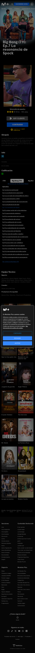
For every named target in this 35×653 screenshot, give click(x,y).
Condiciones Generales (23, 578)
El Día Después (5, 580)
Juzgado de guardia (8, 387)
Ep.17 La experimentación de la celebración (15, 236)
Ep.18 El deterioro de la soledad (11, 239)
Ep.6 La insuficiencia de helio (10, 204)
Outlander (20, 543)
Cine (10, 9)
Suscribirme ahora (22, 4)
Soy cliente (19, 118)
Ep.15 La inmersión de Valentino (11, 231)
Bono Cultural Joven (23, 598)
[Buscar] (12, 4)
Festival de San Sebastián (24, 552)
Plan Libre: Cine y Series (24, 589)
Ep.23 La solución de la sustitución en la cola (15, 254)
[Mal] (10, 112)
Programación (5, 603)
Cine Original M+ (5, 529)
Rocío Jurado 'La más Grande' (25, 548)
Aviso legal (20, 636)
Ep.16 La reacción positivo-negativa (12, 234)
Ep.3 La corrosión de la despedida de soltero (15, 195)
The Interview (22, 415)
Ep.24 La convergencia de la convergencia (14, 257)
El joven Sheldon (6, 415)
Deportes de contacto (7, 594)
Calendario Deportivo (6, 598)
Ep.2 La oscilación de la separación (12, 193)
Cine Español (4, 531)
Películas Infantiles (6, 543)
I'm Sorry (4, 471)
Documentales (5, 555)
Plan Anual (20, 596)
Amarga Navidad (22, 534)
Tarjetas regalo (21, 603)
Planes (19, 591)
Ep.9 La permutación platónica (11, 213)
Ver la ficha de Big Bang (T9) (10, 261)
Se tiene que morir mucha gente (24, 540)
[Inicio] (5, 4)
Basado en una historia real (23, 357)
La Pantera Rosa (23, 443)
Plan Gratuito (21, 594)
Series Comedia (5, 552)
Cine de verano (5, 541)
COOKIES (17, 639)
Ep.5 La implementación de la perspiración (15, 201)
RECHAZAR (17, 338)
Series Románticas (6, 550)
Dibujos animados (22, 555)
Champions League (6, 573)
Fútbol (17, 9)
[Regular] (12, 112)
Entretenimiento (5, 557)
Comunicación (21, 605)
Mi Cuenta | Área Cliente (24, 575)
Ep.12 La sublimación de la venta (11, 222)
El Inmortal (20, 536)
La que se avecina (7, 499)
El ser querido (21, 527)
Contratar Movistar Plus (23, 582)
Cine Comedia (5, 534)
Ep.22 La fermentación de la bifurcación (14, 251)
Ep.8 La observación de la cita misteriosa (14, 210)
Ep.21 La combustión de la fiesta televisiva (14, 248)
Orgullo (3, 559)
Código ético (21, 580)
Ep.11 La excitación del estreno (11, 219)
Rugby (2, 589)
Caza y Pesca (21, 559)
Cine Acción (4, 536)
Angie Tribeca (22, 387)
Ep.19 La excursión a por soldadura (12, 242)
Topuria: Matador (5, 591)
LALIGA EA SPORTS (6, 575)
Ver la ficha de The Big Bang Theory (18, 183)
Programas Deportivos (23, 557)
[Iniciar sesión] (32, 4)
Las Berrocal (21, 545)
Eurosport (4, 596)
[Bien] (15, 112)
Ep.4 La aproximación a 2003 (11, 198)
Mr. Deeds (4, 443)
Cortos (3, 538)
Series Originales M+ (6, 548)
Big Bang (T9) (17, 181)
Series (3, 9)
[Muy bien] (17, 112)
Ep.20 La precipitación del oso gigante (13, 245)
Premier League (5, 578)
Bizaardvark (22, 471)
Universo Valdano (5, 582)
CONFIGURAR (17, 333)
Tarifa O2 (20, 601)
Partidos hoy (4, 601)
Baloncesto (4, 585)
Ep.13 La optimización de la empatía (12, 225)
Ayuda (17, 620)
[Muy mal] (8, 112)
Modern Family (23, 499)
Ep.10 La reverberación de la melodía (13, 216)
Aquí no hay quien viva (8, 357)
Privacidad (28, 636)
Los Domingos (21, 531)
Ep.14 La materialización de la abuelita (13, 228)
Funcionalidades (22, 573)
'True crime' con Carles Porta (25, 550)
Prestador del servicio (9, 636)
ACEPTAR (17, 343)
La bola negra (21, 529)
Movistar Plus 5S (22, 561)
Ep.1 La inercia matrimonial (10, 190)
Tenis (2, 587)
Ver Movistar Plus (22, 571)
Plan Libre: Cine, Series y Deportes (24, 586)
